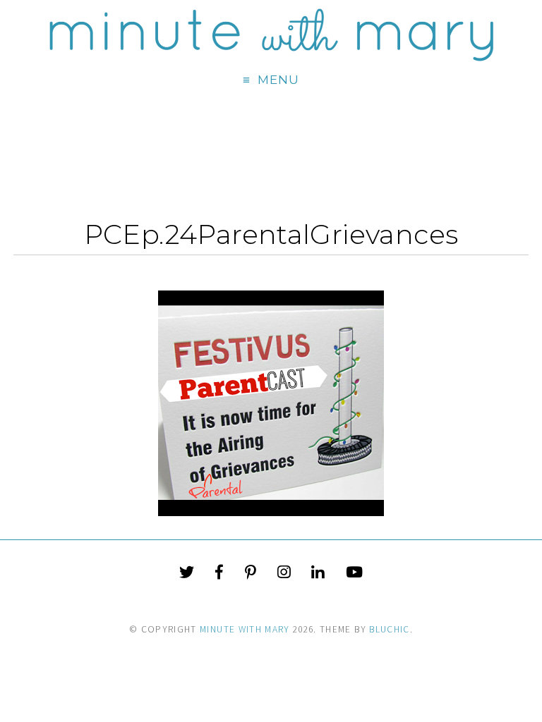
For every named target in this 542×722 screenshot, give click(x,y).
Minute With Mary (245, 629)
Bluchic (389, 629)
